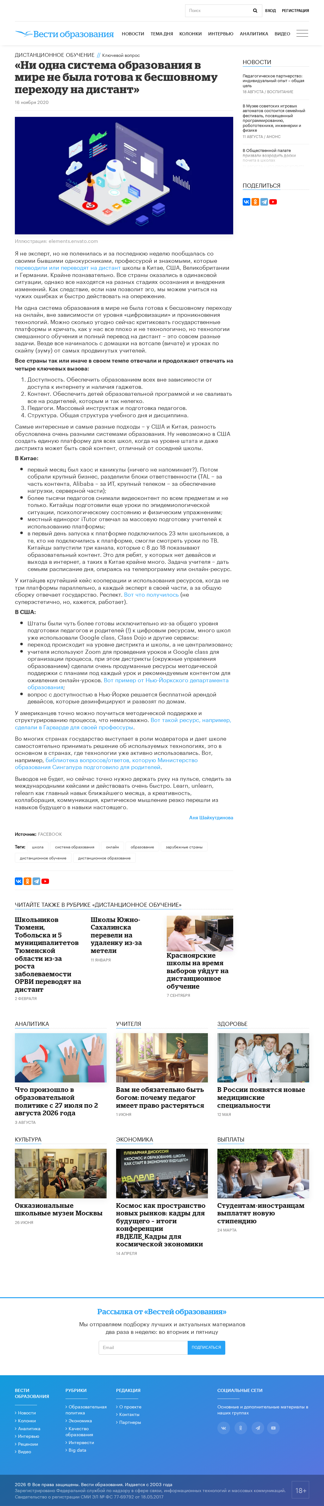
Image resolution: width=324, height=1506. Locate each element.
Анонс (273, 136)
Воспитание (280, 91)
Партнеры (130, 1421)
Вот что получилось (151, 593)
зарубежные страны (184, 846)
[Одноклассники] (27, 881)
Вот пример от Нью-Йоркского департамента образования (128, 683)
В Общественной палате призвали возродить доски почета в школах (269, 155)
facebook (50, 833)
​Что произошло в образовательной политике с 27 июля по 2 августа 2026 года (56, 1101)
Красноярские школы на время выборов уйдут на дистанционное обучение (198, 970)
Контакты (129, 1413)
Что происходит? (285, 166)
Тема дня (162, 34)
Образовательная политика (86, 1409)
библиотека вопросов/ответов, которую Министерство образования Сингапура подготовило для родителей (106, 763)
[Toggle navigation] (302, 34)
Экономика (80, 1420)
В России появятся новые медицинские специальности (261, 1097)
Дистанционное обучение (55, 54)
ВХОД (270, 11)
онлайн (112, 846)
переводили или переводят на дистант (68, 266)
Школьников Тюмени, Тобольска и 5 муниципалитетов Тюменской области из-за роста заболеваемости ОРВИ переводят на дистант (48, 954)
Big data (77, 1449)
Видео (282, 34)
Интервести (81, 1441)
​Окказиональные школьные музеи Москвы (59, 1209)
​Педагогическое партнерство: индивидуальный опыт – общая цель (273, 80)
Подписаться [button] (206, 1347)
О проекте (130, 1406)
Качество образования (79, 1431)
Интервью (221, 34)
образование (142, 846)
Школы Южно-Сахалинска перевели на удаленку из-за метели (116, 935)
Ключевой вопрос (121, 54)
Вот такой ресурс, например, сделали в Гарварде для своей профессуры (123, 722)
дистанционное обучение (43, 857)
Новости (133, 34)
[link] (211, 817)
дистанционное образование (104, 857)
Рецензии (28, 1443)
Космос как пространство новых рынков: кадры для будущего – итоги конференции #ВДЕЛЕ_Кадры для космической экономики (161, 1225)
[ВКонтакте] (18, 881)
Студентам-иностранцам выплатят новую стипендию (261, 1213)
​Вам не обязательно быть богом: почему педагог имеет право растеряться (160, 1097)
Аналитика (254, 34)
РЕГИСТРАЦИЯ (295, 11)
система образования (74, 846)
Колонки (190, 34)
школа (37, 846)
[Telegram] (36, 881)
